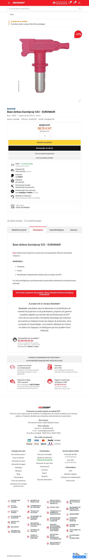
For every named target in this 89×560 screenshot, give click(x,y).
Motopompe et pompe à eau (55, 543)
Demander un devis (44, 148)
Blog (18, 474)
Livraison (44, 470)
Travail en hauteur (34, 511)
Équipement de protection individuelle (75, 508)
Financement (44, 467)
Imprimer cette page (16, 221)
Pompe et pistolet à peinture (34, 536)
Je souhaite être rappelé (33, 221)
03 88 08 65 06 (25, 340)
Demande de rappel (18, 464)
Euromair (16, 119)
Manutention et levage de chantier (55, 519)
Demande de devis (18, 461)
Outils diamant (14, 506)
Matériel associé (19, 230)
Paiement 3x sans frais (44, 463)
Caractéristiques (56, 230)
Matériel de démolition (34, 501)
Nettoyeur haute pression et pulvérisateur (55, 537)
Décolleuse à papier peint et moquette (55, 502)
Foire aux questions (18, 481)
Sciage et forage (14, 511)
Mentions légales (70, 474)
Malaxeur (15, 527)
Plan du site (70, 481)
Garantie (44, 476)
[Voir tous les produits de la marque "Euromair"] (11, 108)
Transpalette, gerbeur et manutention (55, 512)
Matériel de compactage (16, 531)
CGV (70, 471)
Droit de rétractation (44, 480)
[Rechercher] (79, 8)
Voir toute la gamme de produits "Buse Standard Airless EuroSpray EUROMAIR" (44, 293)
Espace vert (54, 507)
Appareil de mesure (74, 525)
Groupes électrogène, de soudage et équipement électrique (55, 527)
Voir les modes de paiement (44, 154)
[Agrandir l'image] (79, 100)
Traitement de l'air (75, 530)
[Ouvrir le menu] (9, 3)
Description (38, 230)
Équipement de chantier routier (35, 518)
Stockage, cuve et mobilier (73, 519)
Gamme (73, 230)
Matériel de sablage (34, 530)
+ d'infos (28, 171)
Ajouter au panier (44, 142)
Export (44, 473)
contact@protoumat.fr (46, 431)
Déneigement (74, 514)
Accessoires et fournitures (74, 536)
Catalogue (18, 468)
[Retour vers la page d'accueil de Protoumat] (18, 3)
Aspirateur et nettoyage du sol (75, 502)
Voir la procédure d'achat (44, 158)
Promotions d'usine (15, 501)
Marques (18, 471)
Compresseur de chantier (35, 506)
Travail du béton (15, 522)
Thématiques (18, 477)
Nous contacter (18, 458)
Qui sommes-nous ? (18, 454)
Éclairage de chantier (16, 517)
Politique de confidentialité (70, 477)
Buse (14, 253)
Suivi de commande (44, 454)
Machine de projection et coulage (35, 524)
